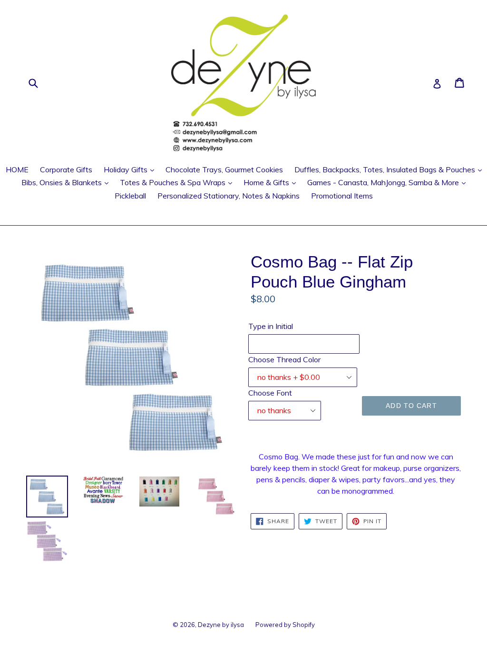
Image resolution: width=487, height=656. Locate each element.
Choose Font (270, 393)
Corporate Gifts (66, 169)
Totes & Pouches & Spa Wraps (178, 182)
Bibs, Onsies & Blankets (67, 182)
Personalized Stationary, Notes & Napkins (228, 195)
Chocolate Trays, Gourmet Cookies (224, 169)
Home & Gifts (272, 182)
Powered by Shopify (285, 624)
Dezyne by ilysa (221, 624)
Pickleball (130, 195)
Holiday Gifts (131, 169)
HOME (17, 169)
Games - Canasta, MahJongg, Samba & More (388, 182)
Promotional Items (342, 195)
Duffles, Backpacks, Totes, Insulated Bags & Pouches (390, 169)
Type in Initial (270, 326)
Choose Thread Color (284, 359)
